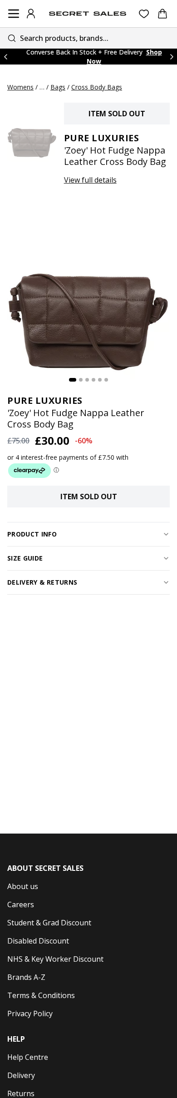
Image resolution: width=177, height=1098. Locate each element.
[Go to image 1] (72, 380)
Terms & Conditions (41, 995)
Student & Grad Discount (49, 923)
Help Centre (27, 1057)
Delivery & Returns (42, 582)
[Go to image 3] (87, 380)
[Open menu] (13, 13)
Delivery (21, 1075)
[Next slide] (171, 57)
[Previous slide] (5, 57)
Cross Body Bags (96, 87)
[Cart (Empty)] (162, 14)
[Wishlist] (144, 14)
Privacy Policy (30, 1014)
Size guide (25, 558)
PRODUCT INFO (32, 534)
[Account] (31, 14)
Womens (20, 87)
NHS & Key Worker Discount (55, 959)
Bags (57, 87)
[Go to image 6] (106, 380)
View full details (90, 180)
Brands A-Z (26, 977)
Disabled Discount (38, 941)
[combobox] (88, 38)
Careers (20, 904)
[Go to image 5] (100, 380)
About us (22, 886)
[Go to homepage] (87, 13)
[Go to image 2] (81, 380)
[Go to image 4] (93, 380)
